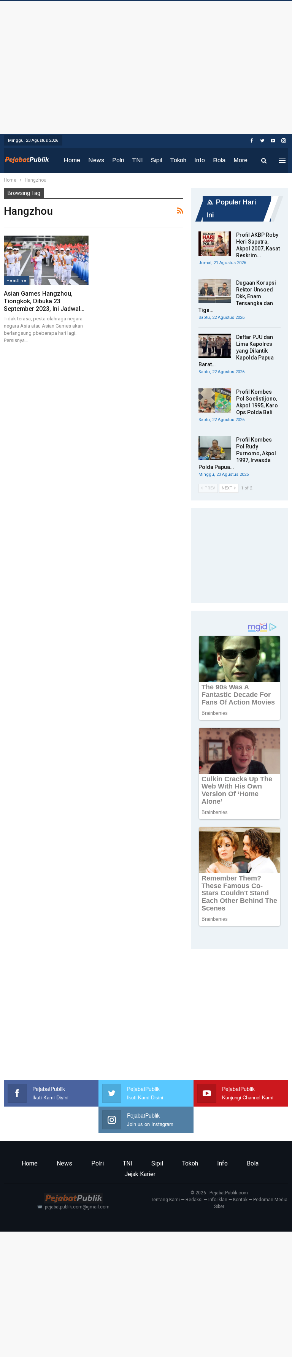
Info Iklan (217, 1199)
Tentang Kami (165, 1199)
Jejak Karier (140, 1174)
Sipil (156, 160)
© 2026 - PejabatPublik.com (219, 1192)
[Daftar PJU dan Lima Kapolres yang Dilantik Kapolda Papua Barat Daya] (214, 346)
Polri (118, 160)
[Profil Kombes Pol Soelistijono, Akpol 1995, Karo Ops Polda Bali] (214, 400)
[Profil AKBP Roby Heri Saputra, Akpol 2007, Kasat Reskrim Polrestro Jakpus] (214, 243)
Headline (16, 280)
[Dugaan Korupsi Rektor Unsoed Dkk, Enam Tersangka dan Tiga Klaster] (214, 291)
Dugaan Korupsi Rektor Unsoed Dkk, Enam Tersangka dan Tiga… (237, 296)
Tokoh (178, 160)
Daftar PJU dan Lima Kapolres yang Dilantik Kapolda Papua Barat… (236, 350)
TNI (137, 160)
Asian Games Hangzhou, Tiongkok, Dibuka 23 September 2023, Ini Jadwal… (44, 301)
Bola (219, 160)
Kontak (240, 1199)
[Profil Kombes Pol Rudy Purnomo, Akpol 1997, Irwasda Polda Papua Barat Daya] (214, 448)
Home (71, 160)
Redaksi (194, 1199)
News (96, 160)
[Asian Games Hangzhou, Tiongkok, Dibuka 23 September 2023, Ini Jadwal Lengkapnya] (46, 260)
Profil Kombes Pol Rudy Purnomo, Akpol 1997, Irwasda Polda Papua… (237, 453)
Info (199, 160)
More (240, 160)
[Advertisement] (146, 66)
